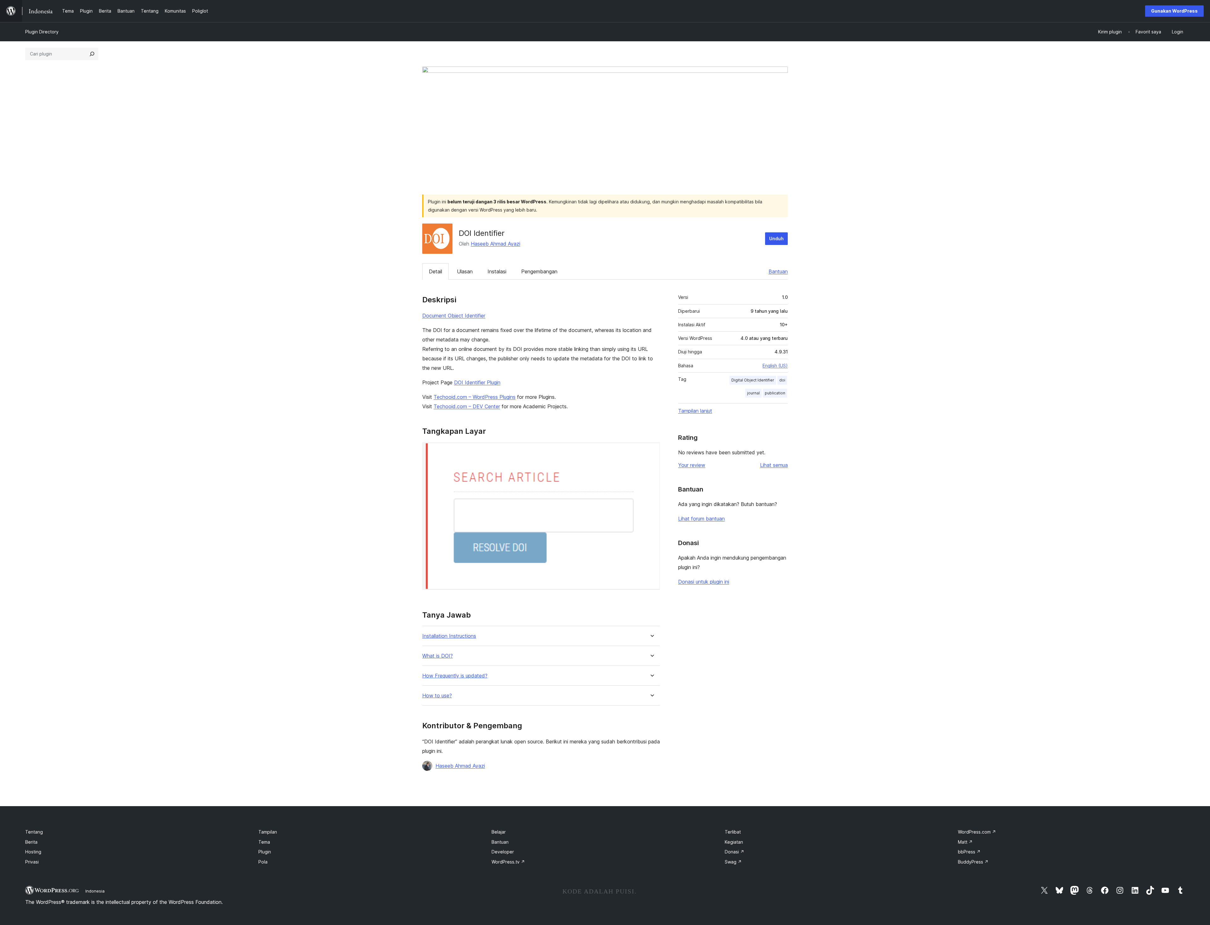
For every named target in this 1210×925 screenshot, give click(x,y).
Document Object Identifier (453, 315)
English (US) (775, 365)
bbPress (969, 851)
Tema (264, 842)
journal (753, 393)
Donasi (734, 851)
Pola (263, 861)
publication (775, 393)
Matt (965, 842)
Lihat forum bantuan (701, 518)
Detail (435, 271)
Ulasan (465, 271)
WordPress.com (977, 832)
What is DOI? (437, 656)
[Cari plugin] (92, 54)
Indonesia (95, 890)
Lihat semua (774, 465)
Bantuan (778, 271)
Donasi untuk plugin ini (703, 582)
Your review (691, 465)
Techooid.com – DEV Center (467, 406)
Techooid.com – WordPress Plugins (475, 397)
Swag (733, 861)
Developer (503, 851)
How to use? (437, 696)
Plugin (264, 851)
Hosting (33, 851)
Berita (31, 842)
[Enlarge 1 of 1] (651, 451)
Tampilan (267, 832)
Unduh (776, 238)
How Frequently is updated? (454, 676)
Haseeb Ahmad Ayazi (495, 244)
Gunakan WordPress (1174, 11)
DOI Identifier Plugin (477, 382)
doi (782, 380)
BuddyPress (973, 861)
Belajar (499, 832)
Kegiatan (734, 842)
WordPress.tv (508, 861)
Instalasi (496, 271)
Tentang (34, 832)
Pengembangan (539, 271)
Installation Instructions (449, 636)
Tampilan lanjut (695, 411)
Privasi (32, 861)
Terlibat (733, 832)
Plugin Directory (42, 31)
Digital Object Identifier (752, 380)
